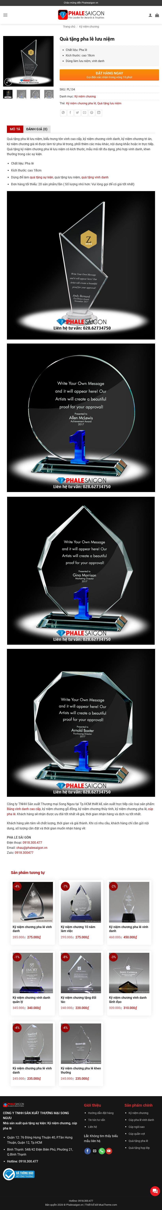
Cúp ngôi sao (137, 1127)
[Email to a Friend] (84, 113)
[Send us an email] (94, 1151)
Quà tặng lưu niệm (109, 103)
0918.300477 (24, 853)
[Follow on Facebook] (87, 1151)
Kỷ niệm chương (89, 26)
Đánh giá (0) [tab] (37, 129)
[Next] (48, 61)
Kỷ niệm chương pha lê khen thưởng (81, 1070)
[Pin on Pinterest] (92, 113)
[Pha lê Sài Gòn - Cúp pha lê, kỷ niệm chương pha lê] (81, 15)
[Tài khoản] (150, 15)
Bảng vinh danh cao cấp (24, 809)
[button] (5, 15)
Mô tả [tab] (15, 129)
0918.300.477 (32, 842)
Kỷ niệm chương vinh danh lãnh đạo (128, 1000)
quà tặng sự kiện (41, 177)
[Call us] (102, 1151)
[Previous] (7, 61)
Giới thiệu (92, 1105)
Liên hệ (92, 1127)
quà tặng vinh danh (94, 177)
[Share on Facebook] (70, 113)
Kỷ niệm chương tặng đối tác (78, 1000)
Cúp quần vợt (137, 1134)
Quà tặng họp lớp (139, 1148)
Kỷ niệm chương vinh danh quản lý (31, 1000)
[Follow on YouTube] (109, 1151)
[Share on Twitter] (77, 113)
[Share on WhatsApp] (63, 113)
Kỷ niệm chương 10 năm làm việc (78, 929)
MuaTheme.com (108, 1204)
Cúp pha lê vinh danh (141, 1120)
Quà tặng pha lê (138, 1141)
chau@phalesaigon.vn (31, 848)
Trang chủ (69, 26)
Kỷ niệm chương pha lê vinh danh (32, 929)
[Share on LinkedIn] (99, 113)
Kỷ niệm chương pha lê (81, 103)
